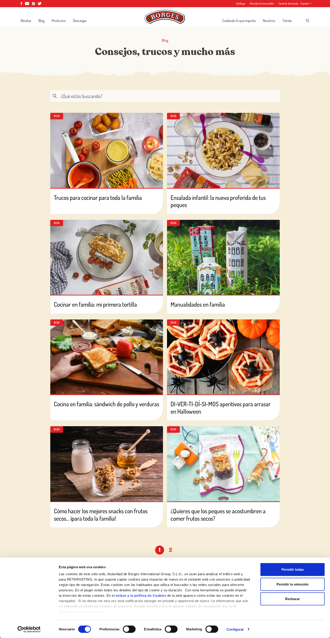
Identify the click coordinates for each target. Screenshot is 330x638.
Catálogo (240, 3)
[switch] (129, 629)
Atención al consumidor (262, 3)
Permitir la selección (292, 584)
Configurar (235, 629)
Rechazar (292, 599)
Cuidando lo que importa (239, 20)
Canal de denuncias (288, 3)
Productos (59, 20)
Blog (41, 20)
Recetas (26, 20)
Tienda (287, 20)
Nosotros (269, 20)
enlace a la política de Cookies (141, 595)
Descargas (80, 20)
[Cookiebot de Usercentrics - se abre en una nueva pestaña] (29, 629)
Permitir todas (293, 569)
